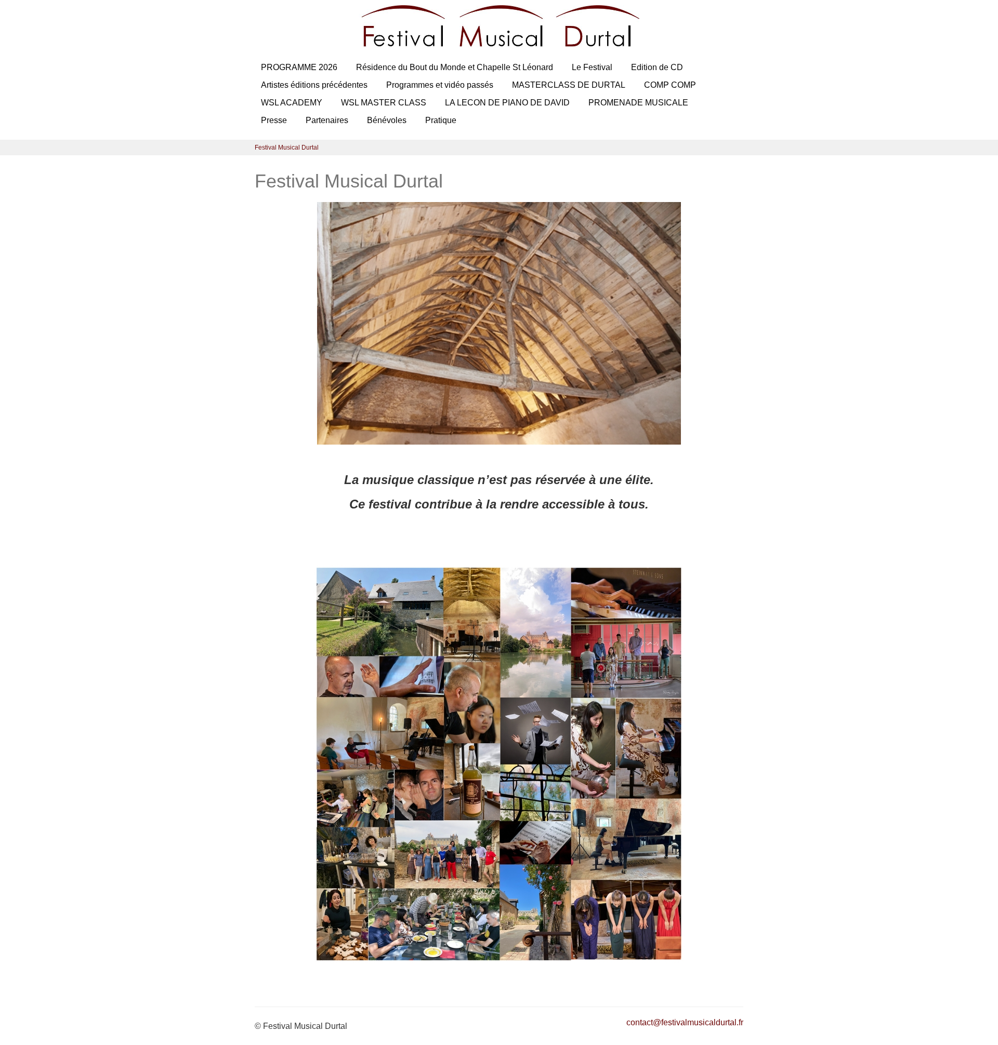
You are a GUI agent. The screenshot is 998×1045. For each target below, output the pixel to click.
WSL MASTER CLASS (383, 102)
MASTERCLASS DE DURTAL (568, 85)
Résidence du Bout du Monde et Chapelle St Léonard (454, 67)
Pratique (440, 120)
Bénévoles (386, 120)
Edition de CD (657, 67)
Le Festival (592, 67)
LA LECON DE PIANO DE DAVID (507, 102)
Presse (274, 120)
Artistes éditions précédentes (314, 85)
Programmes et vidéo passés (439, 85)
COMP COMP (670, 85)
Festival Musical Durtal (287, 147)
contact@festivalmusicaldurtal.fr (684, 1022)
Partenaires (327, 120)
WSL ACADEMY (291, 102)
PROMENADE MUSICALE (638, 102)
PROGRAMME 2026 (299, 67)
